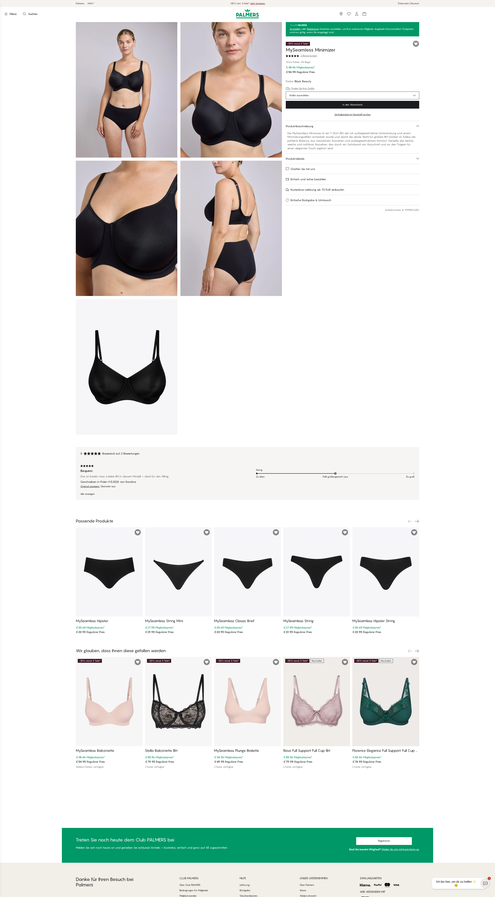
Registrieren (313, 29)
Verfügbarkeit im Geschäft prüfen (352, 114)
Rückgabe (245, 890)
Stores (303, 890)
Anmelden (295, 29)
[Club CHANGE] (356, 14)
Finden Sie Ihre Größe (302, 88)
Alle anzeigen (87, 494)
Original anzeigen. (90, 486)
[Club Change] (349, 14)
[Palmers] (247, 13)
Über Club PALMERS (189, 884)
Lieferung (245, 884)
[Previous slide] (410, 521)
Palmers (80, 3)
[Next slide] (417, 521)
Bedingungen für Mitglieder (193, 890)
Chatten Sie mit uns (302, 169)
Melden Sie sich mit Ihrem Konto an (400, 849)
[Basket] (364, 14)
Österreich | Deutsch (408, 3)
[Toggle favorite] (416, 44)
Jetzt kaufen (264, 3)
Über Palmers (307, 884)
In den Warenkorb (352, 104)
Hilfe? (91, 3)
